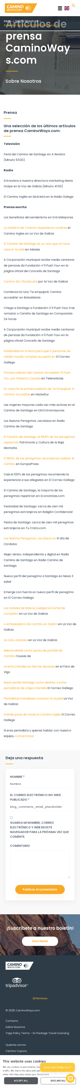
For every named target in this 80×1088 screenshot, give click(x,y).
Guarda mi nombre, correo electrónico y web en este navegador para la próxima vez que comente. (39, 829)
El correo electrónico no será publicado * (35, 797)
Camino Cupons (16, 1051)
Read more (43, 1074)
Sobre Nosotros (15, 1027)
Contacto (12, 1021)
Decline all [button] (58, 1080)
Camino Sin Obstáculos (20, 281)
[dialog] (40, 1071)
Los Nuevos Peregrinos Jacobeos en (30, 538)
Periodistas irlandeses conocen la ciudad (33, 698)
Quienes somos (16, 1045)
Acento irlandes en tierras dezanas (29, 666)
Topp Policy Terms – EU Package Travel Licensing (37, 1033)
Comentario (20, 845)
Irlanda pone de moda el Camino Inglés (32, 714)
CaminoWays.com (28, 1010)
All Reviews (40, 998)
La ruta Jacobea (16, 640)
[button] (52, 9)
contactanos (24, 736)
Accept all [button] (21, 1080)
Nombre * (17, 777)
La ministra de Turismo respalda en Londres (35, 228)
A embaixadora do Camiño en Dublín (30, 624)
